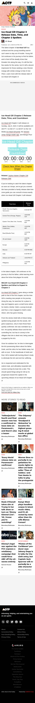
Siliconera (17, 661)
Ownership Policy (23, 634)
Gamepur (17, 654)
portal (13, 132)
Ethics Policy (21, 632)
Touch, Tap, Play (17, 679)
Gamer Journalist (17, 669)
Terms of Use (21, 637)
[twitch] (7, 622)
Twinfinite (17, 651)
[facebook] (16, 622)
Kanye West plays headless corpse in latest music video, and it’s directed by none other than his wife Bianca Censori (25, 512)
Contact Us (21, 629)
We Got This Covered (17, 664)
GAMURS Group (29, 691)
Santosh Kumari (6, 564)
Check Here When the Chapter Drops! (17, 167)
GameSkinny (17, 672)
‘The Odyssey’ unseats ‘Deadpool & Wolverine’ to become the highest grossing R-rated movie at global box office (25, 425)
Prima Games (17, 659)
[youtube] (21, 622)
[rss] (3, 622)
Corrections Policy (7, 632)
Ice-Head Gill (6, 123)
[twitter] (12, 622)
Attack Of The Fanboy (17, 656)
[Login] (32, 3)
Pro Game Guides (17, 649)
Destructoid (17, 666)
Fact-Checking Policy (8, 634)
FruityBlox (17, 682)
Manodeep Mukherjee (8, 436)
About (3, 629)
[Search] (24, 3)
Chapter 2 (9, 292)
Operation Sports (17, 674)
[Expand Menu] (28, 3)
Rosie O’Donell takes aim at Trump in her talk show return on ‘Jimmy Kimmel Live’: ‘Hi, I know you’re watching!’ (8, 512)
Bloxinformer (17, 684)
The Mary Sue (17, 677)
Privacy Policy (5, 637)
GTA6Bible (17, 687)
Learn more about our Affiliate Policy (10, 392)
